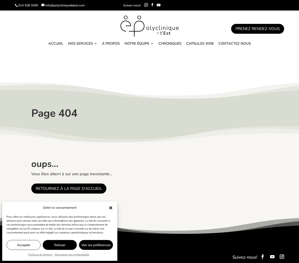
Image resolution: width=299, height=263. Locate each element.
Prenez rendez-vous (258, 28)
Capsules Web (200, 43)
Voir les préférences (96, 245)
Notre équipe (137, 43)
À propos (111, 43)
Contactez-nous (234, 43)
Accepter (23, 245)
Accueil (55, 43)
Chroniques (169, 43)
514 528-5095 (28, 5)
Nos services (80, 43)
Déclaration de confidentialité (72, 254)
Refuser (59, 245)
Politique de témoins (40, 254)
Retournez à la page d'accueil (69, 188)
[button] (111, 208)
